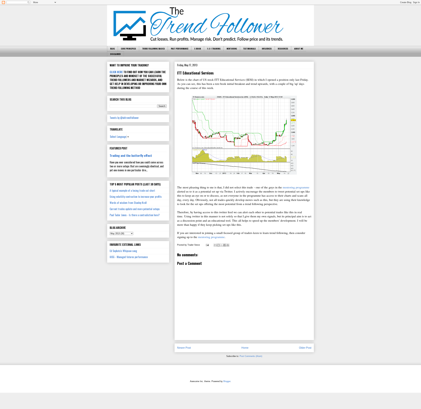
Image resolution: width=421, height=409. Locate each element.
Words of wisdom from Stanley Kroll (128, 203)
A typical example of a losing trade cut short (132, 190)
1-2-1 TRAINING (214, 48)
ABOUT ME (298, 48)
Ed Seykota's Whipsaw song (123, 251)
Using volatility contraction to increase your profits (136, 197)
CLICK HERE (116, 72)
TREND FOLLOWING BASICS (153, 48)
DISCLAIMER (115, 54)
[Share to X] (221, 245)
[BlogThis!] (218, 245)
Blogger (226, 381)
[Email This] (215, 245)
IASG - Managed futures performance (129, 257)
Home (244, 347)
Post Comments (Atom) (251, 356)
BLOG (112, 48)
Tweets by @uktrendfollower (124, 118)
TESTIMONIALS (249, 48)
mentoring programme (296, 187)
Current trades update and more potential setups (135, 209)
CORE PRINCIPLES (128, 48)
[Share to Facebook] (224, 245)
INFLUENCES (267, 48)
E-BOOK (197, 48)
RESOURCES (283, 48)
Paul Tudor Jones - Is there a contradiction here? (135, 215)
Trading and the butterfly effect (131, 155)
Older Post (305, 347)
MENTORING (232, 48)
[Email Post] (207, 245)
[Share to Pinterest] (227, 245)
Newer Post (184, 347)
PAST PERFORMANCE (179, 48)
